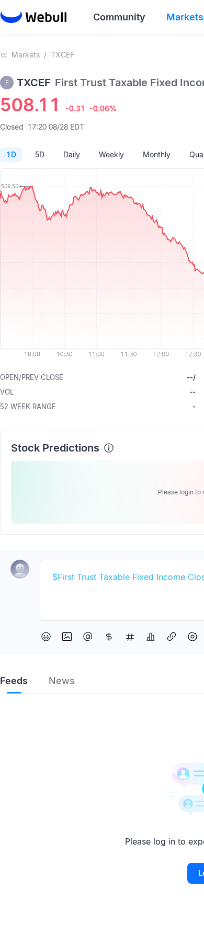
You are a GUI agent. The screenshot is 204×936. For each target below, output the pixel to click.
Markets (26, 54)
